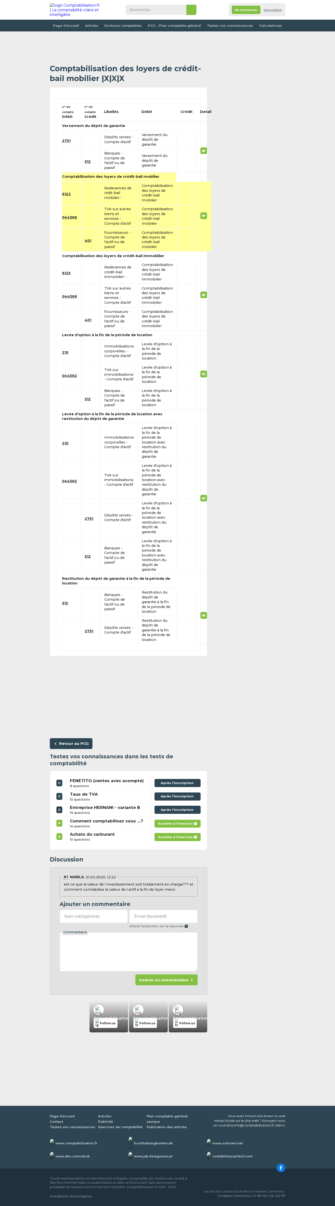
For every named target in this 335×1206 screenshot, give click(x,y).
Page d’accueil (66, 26)
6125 (66, 273)
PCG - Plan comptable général (174, 26)
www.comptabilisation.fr (76, 1143)
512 (88, 161)
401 (88, 240)
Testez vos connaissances (230, 26)
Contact (56, 1121)
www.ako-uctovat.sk (72, 1156)
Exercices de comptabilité (120, 1127)
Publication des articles (167, 1127)
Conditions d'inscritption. (71, 1196)
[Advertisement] (128, 48)
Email (150, 916)
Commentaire (75, 932)
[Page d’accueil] (75, 10)
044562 (69, 376)
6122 (66, 194)
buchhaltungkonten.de (153, 1143)
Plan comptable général (167, 1116)
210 (65, 352)
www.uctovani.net (227, 1143)
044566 (69, 217)
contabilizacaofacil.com (232, 1156)
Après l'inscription (178, 782)
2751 (66, 141)
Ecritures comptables (123, 26)
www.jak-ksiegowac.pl (153, 1156)
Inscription (273, 10)
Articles (91, 26)
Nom (82, 916)
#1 (66, 877)
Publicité (105, 1121)
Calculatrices (270, 26)
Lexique (153, 1121)
